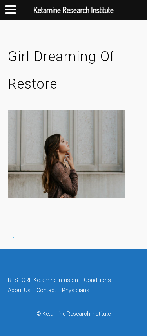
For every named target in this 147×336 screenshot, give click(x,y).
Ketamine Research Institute (76, 314)
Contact (46, 290)
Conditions (97, 280)
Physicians (75, 290)
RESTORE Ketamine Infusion (43, 280)
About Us (19, 290)
